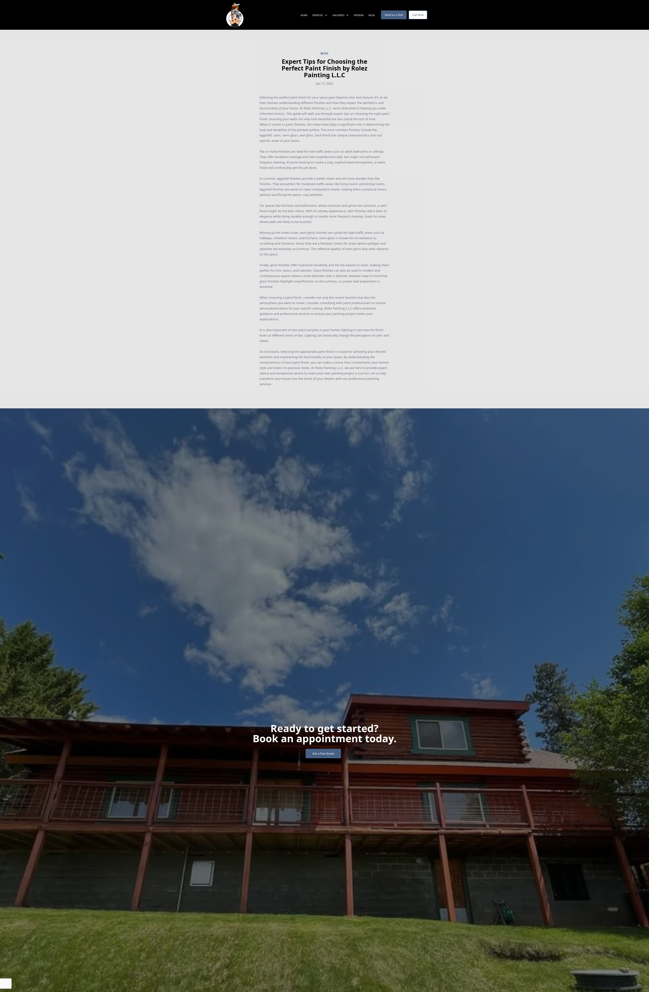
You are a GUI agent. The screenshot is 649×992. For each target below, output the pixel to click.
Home (304, 15)
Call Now (418, 15)
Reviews (359, 15)
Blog (372, 15)
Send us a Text (394, 15)
